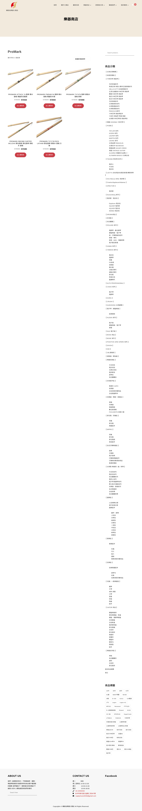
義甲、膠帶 (115, 513)
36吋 (114, 691)
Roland (121, 710)
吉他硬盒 (112, 620)
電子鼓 (111, 323)
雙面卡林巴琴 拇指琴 (116, 94)
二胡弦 (113, 525)
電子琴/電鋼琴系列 (115, 481)
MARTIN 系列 (113, 138)
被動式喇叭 (113, 272)
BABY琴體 (116, 694)
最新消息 (76, 5)
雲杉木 (119, 749)
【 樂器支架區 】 (111, 650)
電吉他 (111, 169)
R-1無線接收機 (111, 710)
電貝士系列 (113, 479)
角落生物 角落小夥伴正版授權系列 (120, 86)
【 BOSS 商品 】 (111, 335)
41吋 (127, 691)
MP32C (108, 706)
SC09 (129, 710)
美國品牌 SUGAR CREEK (118, 148)
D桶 (107, 698)
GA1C (121, 698)
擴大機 (111, 267)
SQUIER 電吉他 (114, 208)
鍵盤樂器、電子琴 (115, 233)
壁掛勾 (111, 642)
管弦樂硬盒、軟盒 (115, 615)
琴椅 (110, 656)
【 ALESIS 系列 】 (111, 317)
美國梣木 (121, 741)
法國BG (120, 734)
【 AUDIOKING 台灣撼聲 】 (114, 305)
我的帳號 (124, 5)
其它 (106, 673)
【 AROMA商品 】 (111, 214)
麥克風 (111, 274)
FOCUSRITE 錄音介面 (116, 412)
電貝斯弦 (112, 372)
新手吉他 (119, 730)
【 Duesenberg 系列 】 (113, 195)
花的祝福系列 (113, 84)
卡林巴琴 (127, 718)
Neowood (117, 706)
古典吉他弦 (113, 370)
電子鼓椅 (112, 455)
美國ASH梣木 (110, 741)
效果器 (111, 405)
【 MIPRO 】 (109, 429)
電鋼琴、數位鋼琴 (115, 230)
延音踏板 (112, 314)
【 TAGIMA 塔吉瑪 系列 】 (114, 159)
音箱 (110, 328)
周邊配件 (112, 426)
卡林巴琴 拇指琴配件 (116, 114)
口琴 (110, 594)
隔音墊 (111, 644)
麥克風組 (112, 439)
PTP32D (126, 706)
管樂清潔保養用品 (117, 559)
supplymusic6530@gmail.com (86, 796)
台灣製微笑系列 (114, 104)
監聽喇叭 (112, 279)
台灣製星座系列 (114, 106)
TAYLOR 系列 (113, 131)
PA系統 (111, 262)
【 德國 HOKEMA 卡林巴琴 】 (115, 122)
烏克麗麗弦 (113, 377)
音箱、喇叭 (113, 238)
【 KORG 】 (109, 298)
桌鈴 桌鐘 (112, 591)
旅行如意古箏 (113, 505)
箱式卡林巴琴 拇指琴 (116, 96)
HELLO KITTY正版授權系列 (118, 89)
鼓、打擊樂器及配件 (116, 235)
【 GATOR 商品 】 (111, 607)
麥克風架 (112, 632)
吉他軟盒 (112, 622)
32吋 (107, 691)
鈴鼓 (110, 599)
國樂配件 (112, 508)
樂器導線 (112, 407)
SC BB (108, 714)
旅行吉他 (128, 730)
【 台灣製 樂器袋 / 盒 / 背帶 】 (115, 466)
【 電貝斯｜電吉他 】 (112, 198)
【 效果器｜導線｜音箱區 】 (114, 397)
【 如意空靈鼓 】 (111, 75)
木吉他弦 (112, 365)
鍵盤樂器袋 (113, 612)
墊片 (112, 554)
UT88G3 (109, 718)
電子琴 (111, 292)
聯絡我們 (112, 5)
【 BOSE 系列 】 (111, 338)
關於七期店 (65, 5)
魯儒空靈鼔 (113, 463)
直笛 (110, 596)
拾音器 (111, 388)
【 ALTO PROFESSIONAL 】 (115, 283)
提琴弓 (113, 573)
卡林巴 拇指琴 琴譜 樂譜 (117, 116)
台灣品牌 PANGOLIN (116, 143)
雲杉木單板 (127, 749)
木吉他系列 (113, 472)
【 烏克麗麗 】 (110, 221)
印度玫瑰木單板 (111, 722)
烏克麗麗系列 (113, 477)
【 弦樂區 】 (109, 562)
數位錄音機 (113, 409)
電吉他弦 (112, 367)
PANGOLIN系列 (114, 111)
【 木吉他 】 (109, 126)
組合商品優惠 (109, 669)
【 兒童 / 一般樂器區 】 (113, 581)
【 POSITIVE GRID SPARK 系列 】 (117, 342)
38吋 (120, 691)
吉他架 (111, 630)
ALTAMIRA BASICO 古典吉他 (119, 155)
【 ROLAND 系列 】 (112, 225)
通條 (112, 556)
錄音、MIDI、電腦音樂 (116, 240)
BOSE (125, 694)
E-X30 (114, 698)
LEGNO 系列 (113, 141)
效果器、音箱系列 (115, 486)
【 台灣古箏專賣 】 (111, 72)
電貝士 (111, 164)
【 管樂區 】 (109, 538)
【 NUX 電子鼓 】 (111, 331)
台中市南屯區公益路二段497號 (85, 793)
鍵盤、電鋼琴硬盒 (115, 617)
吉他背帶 (112, 491)
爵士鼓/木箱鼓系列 (115, 484)
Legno (114, 702)
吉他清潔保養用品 (115, 391)
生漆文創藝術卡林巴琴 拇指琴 (119, 91)
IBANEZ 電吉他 (114, 211)
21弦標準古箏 (113, 503)
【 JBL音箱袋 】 (110, 352)
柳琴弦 (113, 532)
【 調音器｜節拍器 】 (112, 356)
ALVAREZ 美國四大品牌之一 (118, 153)
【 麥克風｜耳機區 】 (112, 415)
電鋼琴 (111, 257)
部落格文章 (100, 5)
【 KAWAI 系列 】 (111, 246)
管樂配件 (112, 544)
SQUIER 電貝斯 (114, 206)
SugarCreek (127, 714)
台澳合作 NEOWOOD (116, 146)
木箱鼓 (111, 453)
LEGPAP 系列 (113, 136)
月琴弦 (113, 518)
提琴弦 (111, 375)
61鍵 (107, 694)
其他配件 (112, 442)
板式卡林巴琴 (110, 734)
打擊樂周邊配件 (114, 458)
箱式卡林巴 (109, 737)
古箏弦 (113, 523)
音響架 (111, 637)
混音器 (111, 265)
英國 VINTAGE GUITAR (117, 150)
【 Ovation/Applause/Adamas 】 (116, 182)
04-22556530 (80, 791)
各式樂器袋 (113, 489)
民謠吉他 (112, 277)
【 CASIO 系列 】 (111, 287)
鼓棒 (110, 451)
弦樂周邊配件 (113, 568)
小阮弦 (113, 515)
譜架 (110, 661)
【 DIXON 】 (109, 345)
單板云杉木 (109, 730)
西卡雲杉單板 (110, 745)
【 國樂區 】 (109, 497)
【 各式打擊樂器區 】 (112, 445)
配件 (110, 604)
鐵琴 (110, 586)
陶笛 (110, 601)
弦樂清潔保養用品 (117, 578)
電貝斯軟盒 (113, 625)
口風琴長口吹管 (123, 726)
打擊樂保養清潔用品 (116, 460)
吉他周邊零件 (113, 393)
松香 (112, 575)
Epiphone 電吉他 (115, 203)
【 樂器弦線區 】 (111, 360)
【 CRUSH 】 (109, 301)
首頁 (55, 5)
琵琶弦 (113, 535)
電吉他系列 (113, 474)
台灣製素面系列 (114, 109)
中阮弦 (113, 528)
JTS (107, 702)
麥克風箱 (112, 627)
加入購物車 (20, 106)
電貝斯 (111, 191)
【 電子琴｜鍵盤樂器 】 (113, 309)
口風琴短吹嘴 (110, 726)
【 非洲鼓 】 (109, 218)
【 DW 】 (108, 349)
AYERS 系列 (113, 133)
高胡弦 (113, 520)
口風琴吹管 (122, 722)
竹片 (112, 551)
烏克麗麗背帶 (113, 494)
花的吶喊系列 (113, 101)
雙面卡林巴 (109, 749)
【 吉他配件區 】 (111, 381)
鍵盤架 (111, 639)
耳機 (110, 260)
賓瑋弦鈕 (121, 745)
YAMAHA (118, 718)
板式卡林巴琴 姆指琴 (116, 99)
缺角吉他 (119, 737)
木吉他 (111, 167)
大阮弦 (113, 530)
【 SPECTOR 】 (110, 186)
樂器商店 (86, 5)
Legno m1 (123, 702)
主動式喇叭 (113, 270)
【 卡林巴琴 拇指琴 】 (112, 79)
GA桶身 (129, 698)
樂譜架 (111, 635)
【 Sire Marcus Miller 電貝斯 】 (116, 179)
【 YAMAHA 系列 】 (112, 250)
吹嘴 (112, 549)
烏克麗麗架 (113, 658)
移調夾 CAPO (113, 386)
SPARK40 (117, 714)
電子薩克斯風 (113, 242)
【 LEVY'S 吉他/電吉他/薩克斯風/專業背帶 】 (119, 174)
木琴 (110, 589)
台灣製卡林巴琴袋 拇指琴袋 (118, 118)
